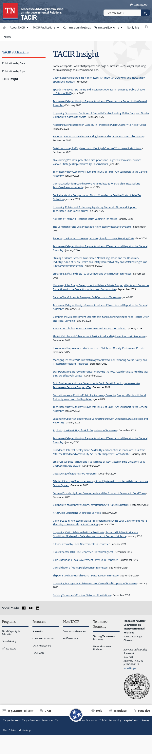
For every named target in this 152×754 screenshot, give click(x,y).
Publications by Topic (13, 71)
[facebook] (24, 608)
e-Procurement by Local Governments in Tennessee (81, 544)
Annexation (38, 631)
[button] (27, 27)
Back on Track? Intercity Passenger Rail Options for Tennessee (87, 297)
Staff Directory (70, 638)
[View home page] (11, 11)
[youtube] (30, 608)
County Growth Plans (43, 638)
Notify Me (133, 27)
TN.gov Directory (31, 720)
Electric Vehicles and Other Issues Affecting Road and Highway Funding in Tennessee (99, 336)
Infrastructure (9, 648)
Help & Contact (131, 720)
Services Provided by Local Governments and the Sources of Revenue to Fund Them (99, 493)
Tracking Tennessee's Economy (104, 638)
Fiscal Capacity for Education (11, 633)
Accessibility (115, 720)
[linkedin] (37, 608)
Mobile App (24, 730)
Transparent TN (50, 720)
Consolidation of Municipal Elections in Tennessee (80, 567)
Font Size (143, 710)
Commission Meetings (77, 27)
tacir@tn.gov (130, 668)
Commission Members (74, 631)
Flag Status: (20, 710)
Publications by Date (13, 63)
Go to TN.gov (140, 5)
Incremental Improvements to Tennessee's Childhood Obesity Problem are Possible (99, 348)
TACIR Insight (10, 79)
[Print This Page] (146, 27)
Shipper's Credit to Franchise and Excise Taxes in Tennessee (86, 575)
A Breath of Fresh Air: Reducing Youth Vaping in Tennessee (85, 219)
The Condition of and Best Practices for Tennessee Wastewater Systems (92, 226)
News (7, 37)
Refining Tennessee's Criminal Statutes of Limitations (82, 595)
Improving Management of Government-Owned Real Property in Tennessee (95, 583)
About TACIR (18, 27)
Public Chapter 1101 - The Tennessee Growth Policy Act (83, 552)
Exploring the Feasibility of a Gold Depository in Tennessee (85, 430)
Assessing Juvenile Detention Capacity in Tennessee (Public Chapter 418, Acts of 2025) (99, 124)
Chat (47, 711)
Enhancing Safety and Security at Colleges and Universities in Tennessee (92, 273)
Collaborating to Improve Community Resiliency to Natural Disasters (90, 505)
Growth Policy (9, 641)
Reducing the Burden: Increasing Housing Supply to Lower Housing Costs (93, 238)
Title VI (103, 720)
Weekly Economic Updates (102, 648)
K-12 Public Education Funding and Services (77, 512)
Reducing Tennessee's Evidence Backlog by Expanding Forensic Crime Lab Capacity (98, 136)
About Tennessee (88, 720)
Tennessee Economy (107, 27)
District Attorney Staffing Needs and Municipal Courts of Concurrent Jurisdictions (97, 148)
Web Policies (9, 730)
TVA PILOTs (38, 652)
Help (98, 710)
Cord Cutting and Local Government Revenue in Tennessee (85, 560)
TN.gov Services (11, 720)
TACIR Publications (44, 27)
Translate (119, 710)
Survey (145, 720)
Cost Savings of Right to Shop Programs (75, 473)
